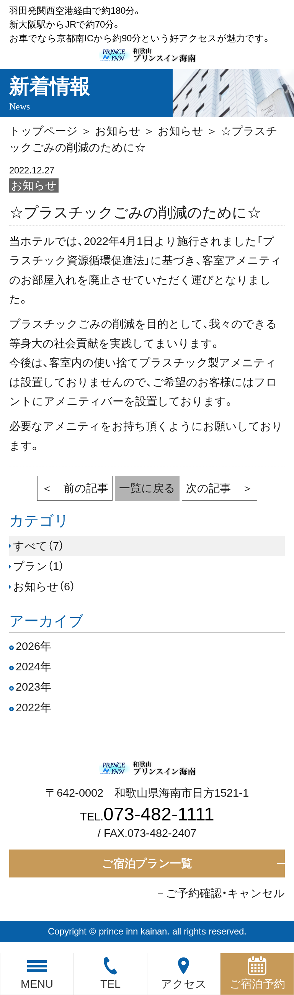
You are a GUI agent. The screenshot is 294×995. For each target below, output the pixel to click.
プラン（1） (38, 566)
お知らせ (117, 131)
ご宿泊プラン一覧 (147, 863)
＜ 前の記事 (74, 488)
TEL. (147, 816)
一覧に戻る (147, 488)
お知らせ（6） (44, 586)
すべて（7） (38, 546)
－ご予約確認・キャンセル (220, 893)
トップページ (43, 131)
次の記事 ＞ (219, 488)
